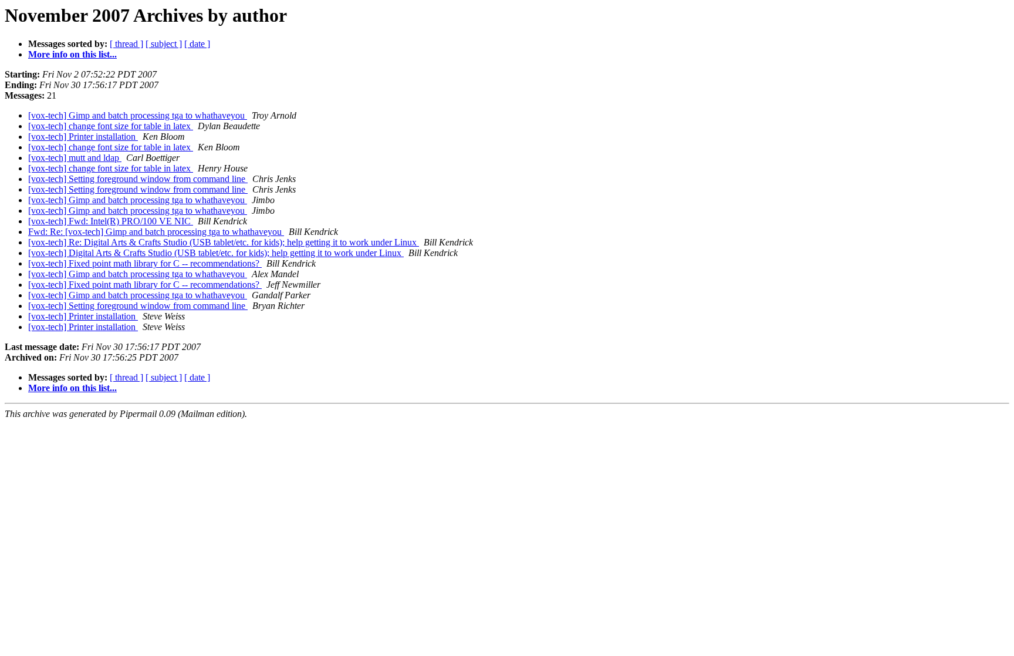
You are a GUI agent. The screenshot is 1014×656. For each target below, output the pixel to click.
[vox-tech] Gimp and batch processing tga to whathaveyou (137, 115)
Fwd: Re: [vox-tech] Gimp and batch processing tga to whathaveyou (156, 232)
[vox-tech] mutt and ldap (74, 158)
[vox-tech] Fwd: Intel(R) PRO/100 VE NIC (110, 221)
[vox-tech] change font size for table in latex (110, 126)
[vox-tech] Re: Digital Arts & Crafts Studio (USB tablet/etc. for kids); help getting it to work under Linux (223, 242)
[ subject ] (164, 44)
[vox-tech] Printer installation (83, 137)
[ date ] (197, 44)
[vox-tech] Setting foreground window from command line (138, 179)
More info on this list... (72, 54)
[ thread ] (126, 44)
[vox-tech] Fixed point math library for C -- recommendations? (145, 263)
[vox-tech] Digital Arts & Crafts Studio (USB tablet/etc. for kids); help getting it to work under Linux (216, 253)
